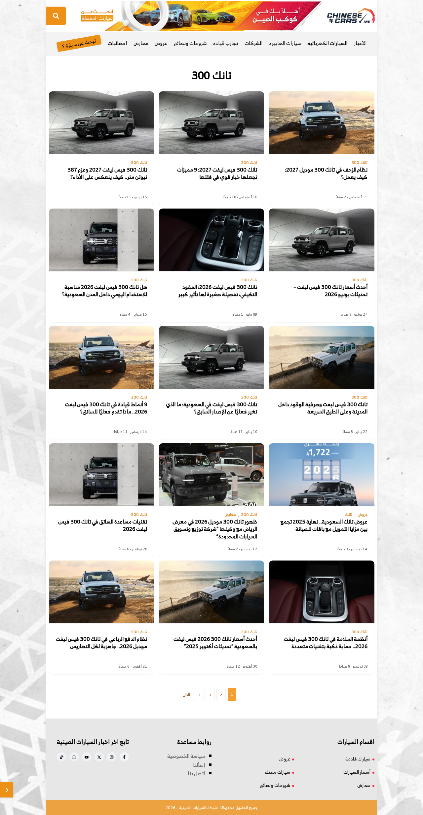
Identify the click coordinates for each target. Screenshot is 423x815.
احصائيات (117, 43)
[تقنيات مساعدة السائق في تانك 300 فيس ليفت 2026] (101, 474)
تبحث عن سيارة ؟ (78, 43)
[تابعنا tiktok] (61, 756)
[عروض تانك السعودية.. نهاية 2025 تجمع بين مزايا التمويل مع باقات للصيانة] (321, 474)
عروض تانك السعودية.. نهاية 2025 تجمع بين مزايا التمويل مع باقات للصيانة (324, 525)
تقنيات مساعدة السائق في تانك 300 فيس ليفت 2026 (102, 525)
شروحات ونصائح (190, 43)
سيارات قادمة (357, 759)
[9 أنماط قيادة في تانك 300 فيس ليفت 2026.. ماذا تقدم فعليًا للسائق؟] (101, 357)
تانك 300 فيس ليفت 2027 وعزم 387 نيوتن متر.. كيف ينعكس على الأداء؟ (107, 173)
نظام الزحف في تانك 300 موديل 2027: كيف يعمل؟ (326, 173)
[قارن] (6, 789)
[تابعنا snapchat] (74, 756)
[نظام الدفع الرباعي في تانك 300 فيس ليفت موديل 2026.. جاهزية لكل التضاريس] (101, 592)
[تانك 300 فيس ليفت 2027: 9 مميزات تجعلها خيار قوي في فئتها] (211, 122)
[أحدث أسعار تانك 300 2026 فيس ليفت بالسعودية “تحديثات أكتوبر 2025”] (211, 592)
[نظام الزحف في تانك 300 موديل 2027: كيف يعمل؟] (321, 122)
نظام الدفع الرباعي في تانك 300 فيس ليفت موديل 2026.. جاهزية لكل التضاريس (101, 642)
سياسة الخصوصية (186, 755)
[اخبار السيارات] (345, 15)
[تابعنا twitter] (99, 756)
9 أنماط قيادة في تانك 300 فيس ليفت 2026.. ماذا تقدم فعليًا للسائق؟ (106, 408)
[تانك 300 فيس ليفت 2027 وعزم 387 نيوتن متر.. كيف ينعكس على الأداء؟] (101, 122)
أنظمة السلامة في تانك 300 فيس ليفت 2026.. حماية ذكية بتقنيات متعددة (325, 642)
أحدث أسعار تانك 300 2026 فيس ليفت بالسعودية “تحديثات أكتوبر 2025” (215, 642)
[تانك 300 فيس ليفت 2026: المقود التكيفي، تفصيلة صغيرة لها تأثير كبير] (211, 240)
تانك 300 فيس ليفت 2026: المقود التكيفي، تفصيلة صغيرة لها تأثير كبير (217, 290)
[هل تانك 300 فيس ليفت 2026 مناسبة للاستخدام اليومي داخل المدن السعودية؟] (101, 240)
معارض (141, 43)
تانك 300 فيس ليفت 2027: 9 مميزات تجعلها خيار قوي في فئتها (217, 173)
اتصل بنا (196, 773)
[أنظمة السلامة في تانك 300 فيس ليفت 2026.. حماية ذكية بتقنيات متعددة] (321, 592)
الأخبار (360, 43)
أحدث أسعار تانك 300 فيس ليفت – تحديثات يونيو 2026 (330, 290)
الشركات (253, 43)
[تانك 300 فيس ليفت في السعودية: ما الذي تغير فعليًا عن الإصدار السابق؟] (211, 357)
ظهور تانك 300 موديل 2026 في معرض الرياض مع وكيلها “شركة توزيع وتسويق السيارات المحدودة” (215, 529)
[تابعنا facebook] (124, 756)
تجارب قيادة (225, 43)
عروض (161, 43)
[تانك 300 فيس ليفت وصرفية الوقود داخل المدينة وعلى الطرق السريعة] (321, 357)
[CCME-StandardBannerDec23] (201, 15)
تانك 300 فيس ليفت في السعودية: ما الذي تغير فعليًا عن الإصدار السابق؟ (211, 408)
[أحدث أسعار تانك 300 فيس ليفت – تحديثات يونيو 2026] (321, 240)
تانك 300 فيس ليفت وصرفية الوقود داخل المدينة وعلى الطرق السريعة (322, 408)
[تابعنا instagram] (111, 756)
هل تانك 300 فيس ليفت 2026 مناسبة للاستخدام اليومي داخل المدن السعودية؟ (104, 290)
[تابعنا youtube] (86, 756)
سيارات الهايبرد (285, 43)
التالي (186, 695)
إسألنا (199, 764)
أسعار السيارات (356, 772)
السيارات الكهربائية (327, 43)
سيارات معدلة (277, 772)
